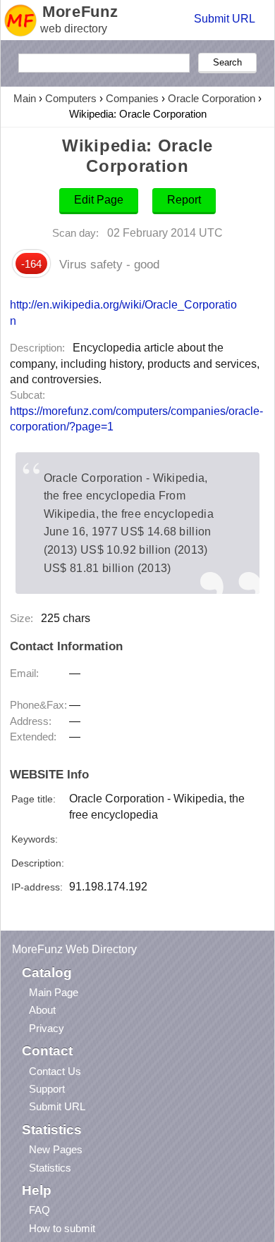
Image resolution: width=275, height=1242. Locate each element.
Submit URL (224, 19)
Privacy (46, 1028)
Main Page (53, 992)
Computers (71, 98)
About (42, 1010)
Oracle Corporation (211, 98)
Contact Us (55, 1071)
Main (24, 98)
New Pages (55, 1149)
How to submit (62, 1228)
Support (47, 1089)
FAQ (39, 1210)
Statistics (50, 1168)
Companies (132, 98)
